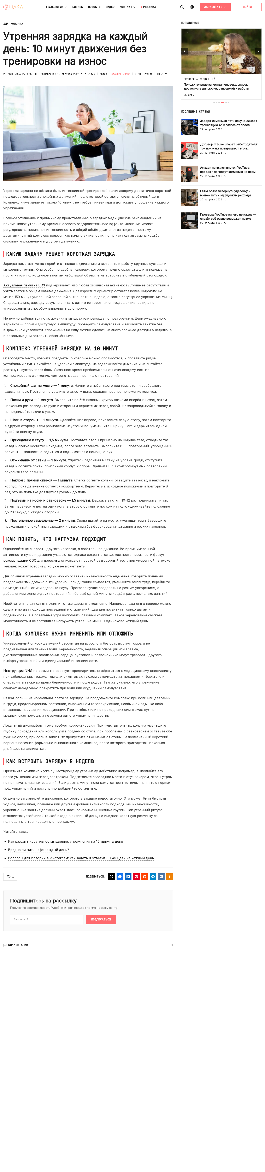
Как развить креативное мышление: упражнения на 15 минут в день (65, 841)
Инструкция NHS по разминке (28, 671)
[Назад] (184, 51)
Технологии (55, 7)
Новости (94, 7)
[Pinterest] (136, 876)
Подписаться (101, 919)
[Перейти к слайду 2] (216, 102)
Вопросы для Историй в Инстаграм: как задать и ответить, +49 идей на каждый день (81, 858)
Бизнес (77, 7)
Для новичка (13, 23)
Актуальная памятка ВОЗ (24, 285)
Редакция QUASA (120, 74)
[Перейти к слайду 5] (226, 102)
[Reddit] (144, 876)
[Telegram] (153, 876)
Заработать (213, 7)
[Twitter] (111, 876)
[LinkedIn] (128, 876)
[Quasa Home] (13, 7)
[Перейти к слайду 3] (219, 102)
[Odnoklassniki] (169, 876)
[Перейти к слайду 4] (222, 102)
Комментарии (18, 945)
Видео (110, 7)
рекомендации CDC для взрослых (31, 560)
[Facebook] (120, 876)
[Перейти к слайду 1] (214, 102)
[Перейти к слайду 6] (228, 102)
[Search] (182, 7)
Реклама (149, 7)
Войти (247, 7)
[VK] (161, 876)
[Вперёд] (258, 51)
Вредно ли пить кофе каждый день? (38, 850)
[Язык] (192, 7)
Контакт (126, 7)
